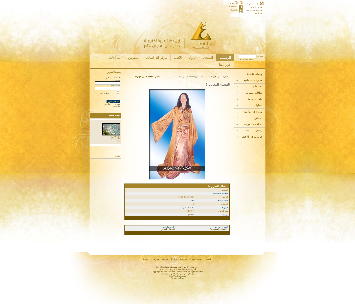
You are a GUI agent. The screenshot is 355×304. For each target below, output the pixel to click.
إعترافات (115, 58)
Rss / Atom (184, 259)
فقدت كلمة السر (112, 104)
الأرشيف (207, 259)
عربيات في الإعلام (251, 136)
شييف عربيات (254, 130)
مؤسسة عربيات (252, 3)
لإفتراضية (155, 259)
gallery (191, 214)
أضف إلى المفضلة (169, 259)
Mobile (234, 10)
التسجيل (115, 106)
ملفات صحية (255, 99)
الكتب (178, 58)
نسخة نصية (197, 259)
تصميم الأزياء (217, 76)
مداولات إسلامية (253, 111)
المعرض (133, 58)
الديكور (258, 118)
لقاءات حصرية (254, 92)
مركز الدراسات (156, 58)
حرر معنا (225, 65)
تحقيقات (257, 86)
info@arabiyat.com (177, 276)
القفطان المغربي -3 (218, 229)
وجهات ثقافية (254, 74)
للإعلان (256, 13)
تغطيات (258, 105)
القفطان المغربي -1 (166, 229)
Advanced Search (247, 59)
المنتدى (208, 58)
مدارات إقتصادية (253, 80)
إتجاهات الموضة (253, 124)
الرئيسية (225, 58)
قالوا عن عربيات (252, 10)
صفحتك (145, 259)
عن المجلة (255, 7)
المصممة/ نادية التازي (203, 76)
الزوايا (192, 58)
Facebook (233, 6)
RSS (232, 3)
